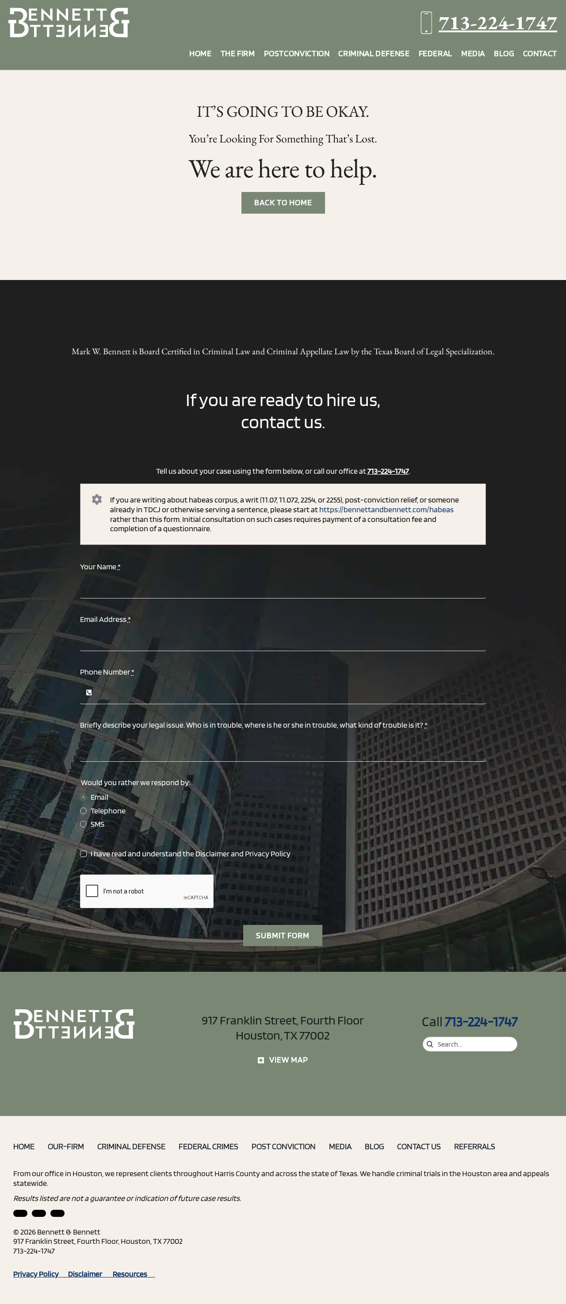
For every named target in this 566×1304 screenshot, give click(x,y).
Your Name (100, 566)
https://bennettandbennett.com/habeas (386, 509)
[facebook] (39, 1213)
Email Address (105, 619)
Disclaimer (212, 853)
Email (99, 797)
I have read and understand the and (191, 853)
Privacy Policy (268, 853)
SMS (97, 823)
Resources (134, 1273)
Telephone (108, 810)
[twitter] (57, 1213)
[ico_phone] (74, 1012)
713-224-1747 (498, 22)
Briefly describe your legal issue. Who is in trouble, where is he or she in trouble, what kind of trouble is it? (254, 724)
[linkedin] (20, 1213)
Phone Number (107, 671)
